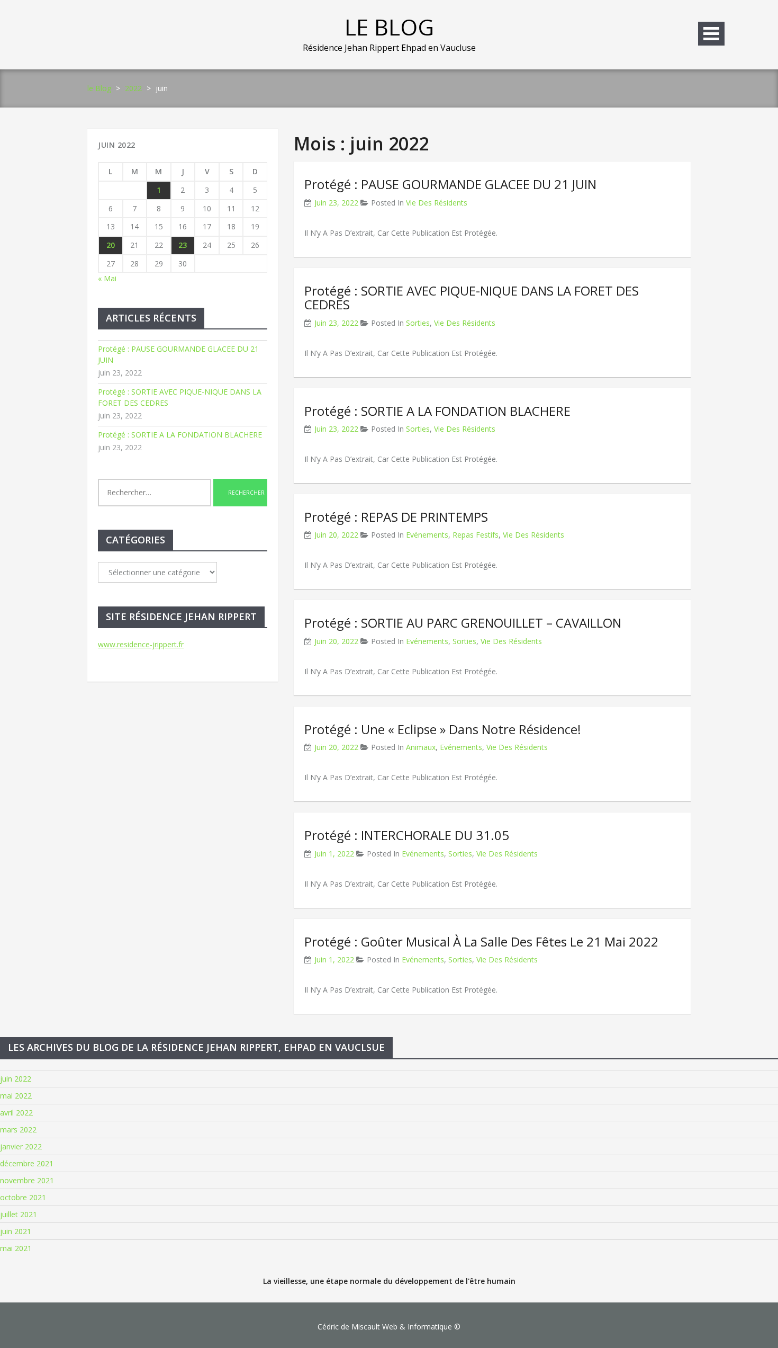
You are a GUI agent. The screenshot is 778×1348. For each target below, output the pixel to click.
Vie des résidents (436, 203)
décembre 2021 (26, 1163)
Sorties (418, 323)
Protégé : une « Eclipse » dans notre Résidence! (442, 729)
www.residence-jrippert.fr (141, 644)
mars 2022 (18, 1129)
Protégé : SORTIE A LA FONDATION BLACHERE (437, 410)
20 (110, 245)
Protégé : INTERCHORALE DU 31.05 (406, 835)
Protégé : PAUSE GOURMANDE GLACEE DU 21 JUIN (450, 184)
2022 (133, 88)
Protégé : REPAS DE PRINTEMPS (396, 516)
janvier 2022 (21, 1146)
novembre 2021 (27, 1180)
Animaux (421, 747)
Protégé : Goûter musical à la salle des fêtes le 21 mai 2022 (481, 941)
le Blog (389, 27)
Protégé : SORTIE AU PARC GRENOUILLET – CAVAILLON (462, 622)
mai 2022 (16, 1096)
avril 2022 (16, 1113)
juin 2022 (15, 1079)
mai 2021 (16, 1248)
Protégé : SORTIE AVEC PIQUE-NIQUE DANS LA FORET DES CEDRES (471, 297)
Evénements (427, 535)
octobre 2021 (23, 1197)
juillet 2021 (18, 1214)
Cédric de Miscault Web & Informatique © (389, 1327)
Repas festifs (476, 535)
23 (182, 245)
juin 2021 (15, 1231)
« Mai (107, 278)
